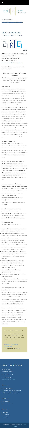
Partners (5, 412)
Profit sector (6, 401)
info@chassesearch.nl (9, 379)
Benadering (6, 414)
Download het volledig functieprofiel (12, 63)
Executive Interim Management (12, 390)
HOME (3, 19)
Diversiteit (5, 417)
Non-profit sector (8, 403)
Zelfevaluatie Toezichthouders (11, 393)
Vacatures (9, 19)
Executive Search (7, 388)
